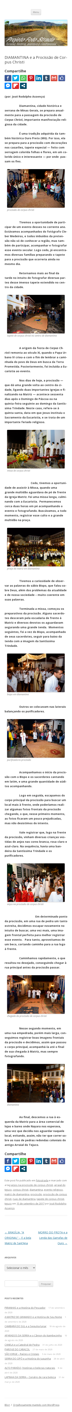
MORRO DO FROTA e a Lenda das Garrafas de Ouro (52, 1238)
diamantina (36, 1189)
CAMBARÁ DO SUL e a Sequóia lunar (25, 1326)
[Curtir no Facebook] (61, 78)
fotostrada (42, 1180)
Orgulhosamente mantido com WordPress (36, 1405)
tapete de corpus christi (50, 1199)
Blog (7, 1405)
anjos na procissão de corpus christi (32, 1185)
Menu (36, 12)
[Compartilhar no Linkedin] (38, 78)
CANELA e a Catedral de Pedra (22, 1344)
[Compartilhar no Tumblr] (46, 78)
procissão (36, 1194)
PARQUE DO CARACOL (17, 1349)
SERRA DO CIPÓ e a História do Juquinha (28, 1358)
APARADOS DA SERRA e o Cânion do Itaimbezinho (33, 1335)
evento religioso (53, 1189)
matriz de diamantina (17, 1194)
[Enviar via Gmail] (54, 78)
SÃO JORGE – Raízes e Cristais (22, 1354)
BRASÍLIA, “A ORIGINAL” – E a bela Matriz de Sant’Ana (18, 1238)
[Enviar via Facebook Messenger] (8, 86)
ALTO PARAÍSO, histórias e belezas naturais (30, 1368)
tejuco (8, 1203)
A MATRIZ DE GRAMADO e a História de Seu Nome (33, 1317)
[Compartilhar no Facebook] (8, 78)
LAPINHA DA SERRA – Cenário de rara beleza (30, 1377)
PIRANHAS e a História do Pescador (25, 1307)
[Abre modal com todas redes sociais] (23, 86)
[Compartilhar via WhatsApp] (23, 78)
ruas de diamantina (24, 1199)
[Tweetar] (15, 78)
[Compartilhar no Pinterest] (31, 78)
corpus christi (20, 1189)
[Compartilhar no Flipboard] (15, 86)
